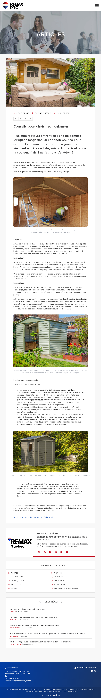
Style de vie (22, 113)
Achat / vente (17, 581)
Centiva (56, 695)
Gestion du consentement (67, 691)
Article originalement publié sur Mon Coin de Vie (33, 517)
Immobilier (59, 577)
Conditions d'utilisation (46, 691)
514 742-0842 (14, 678)
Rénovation (59, 581)
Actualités (16, 584)
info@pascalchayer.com (22, 681)
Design (14, 588)
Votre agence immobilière (66, 588)
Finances (58, 573)
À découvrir (17, 577)
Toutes (14, 573)
